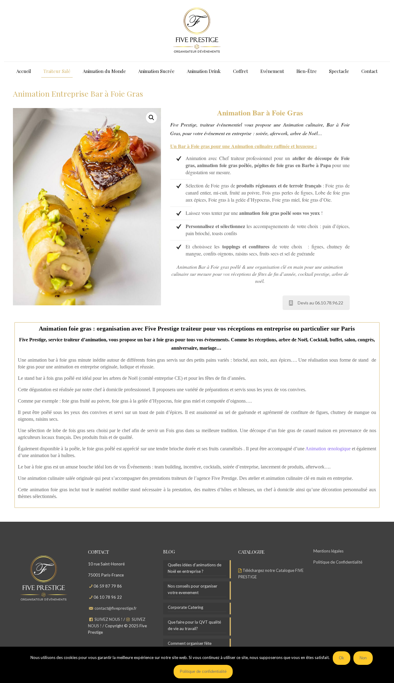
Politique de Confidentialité (337, 562)
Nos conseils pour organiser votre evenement (192, 589)
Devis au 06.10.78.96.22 (320, 302)
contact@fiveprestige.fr (115, 608)
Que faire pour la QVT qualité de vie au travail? (194, 625)
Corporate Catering (185, 607)
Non (363, 658)
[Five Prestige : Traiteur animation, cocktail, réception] (197, 31)
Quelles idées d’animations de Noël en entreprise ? (194, 568)
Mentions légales (328, 550)
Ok (341, 658)
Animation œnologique (327, 448)
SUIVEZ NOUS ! (108, 619)
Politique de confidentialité (203, 671)
